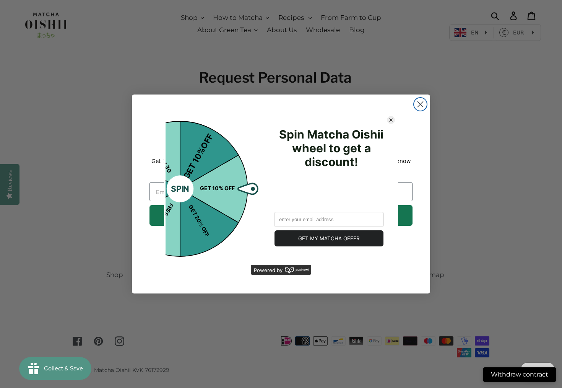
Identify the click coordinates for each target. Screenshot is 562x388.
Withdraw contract (519, 374)
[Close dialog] (420, 104)
